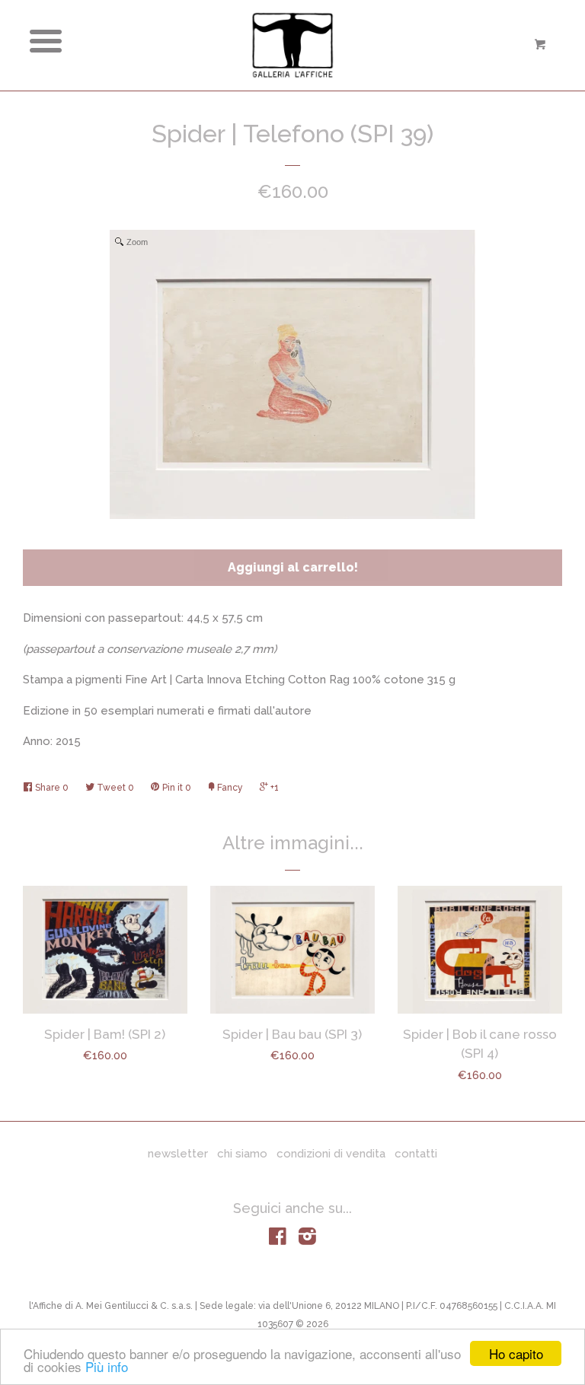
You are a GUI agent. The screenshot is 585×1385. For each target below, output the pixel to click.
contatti (416, 1154)
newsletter (178, 1154)
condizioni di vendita (331, 1154)
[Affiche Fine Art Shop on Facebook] (277, 1239)
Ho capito (516, 1353)
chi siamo (242, 1154)
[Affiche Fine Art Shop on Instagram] (307, 1239)
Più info (106, 1366)
